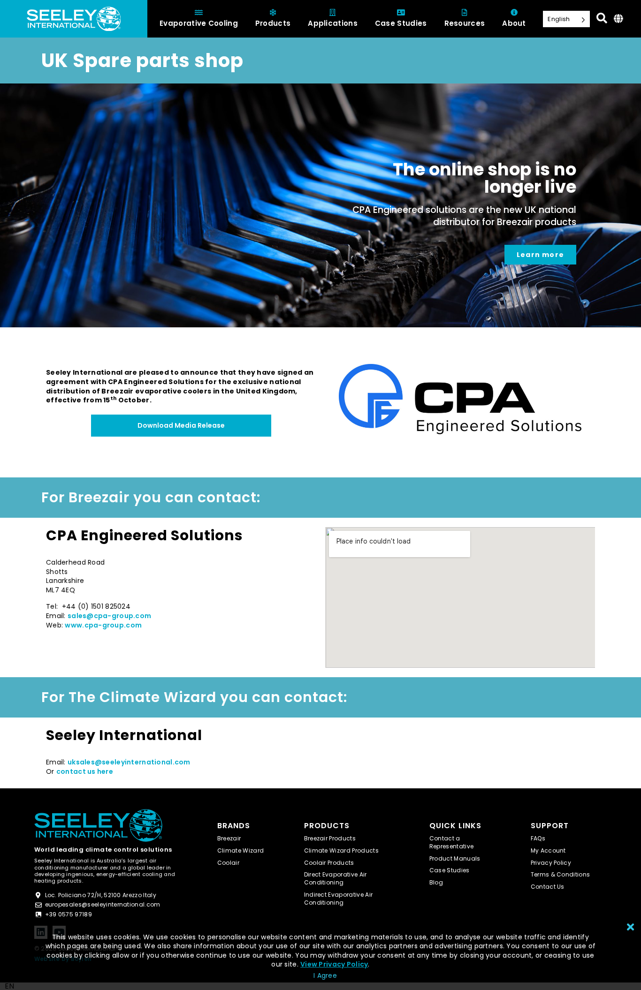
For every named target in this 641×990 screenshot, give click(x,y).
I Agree (325, 975)
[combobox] (9, 986)
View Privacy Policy (334, 964)
